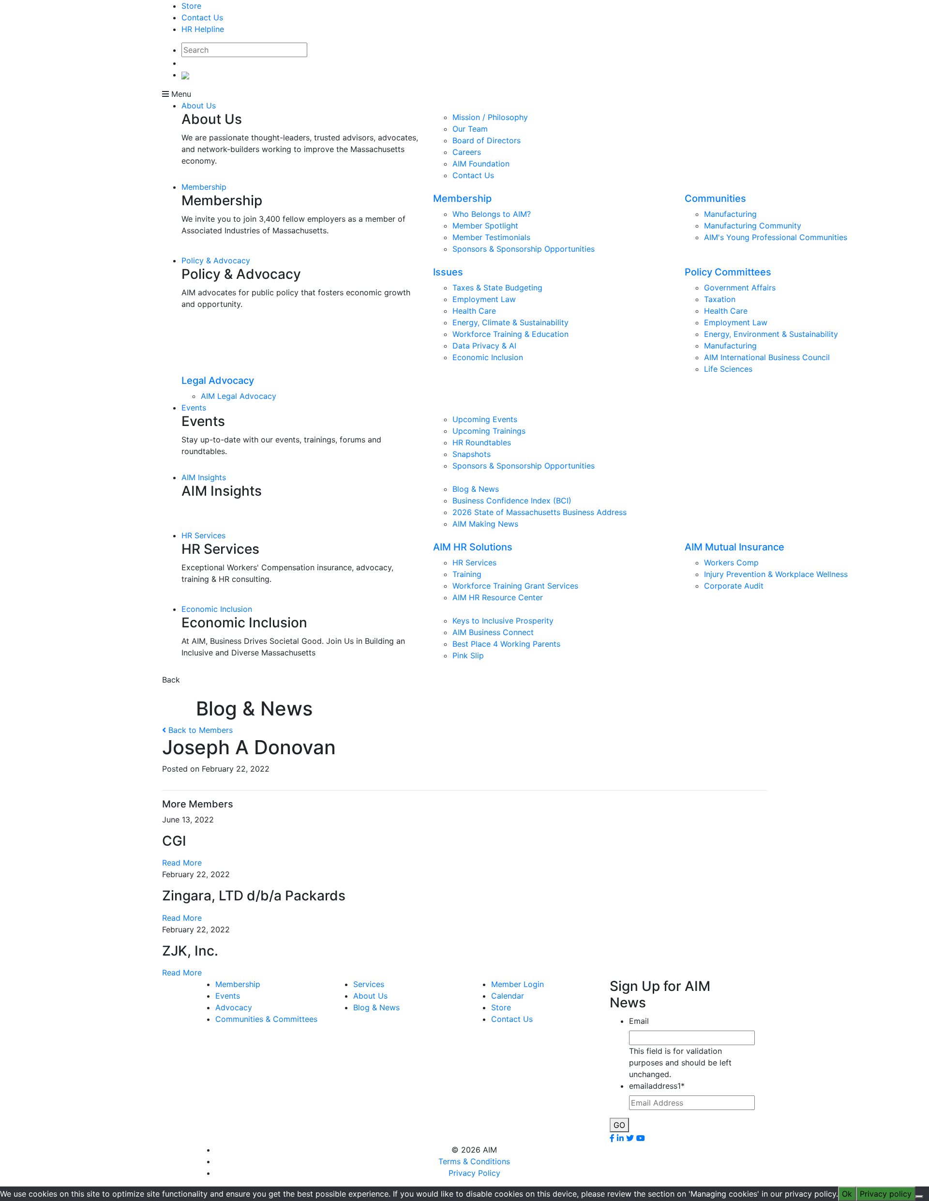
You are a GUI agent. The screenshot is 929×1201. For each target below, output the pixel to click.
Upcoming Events (484, 419)
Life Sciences (728, 369)
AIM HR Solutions (472, 547)
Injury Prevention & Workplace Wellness (776, 574)
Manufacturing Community (752, 225)
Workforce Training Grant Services (515, 586)
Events (193, 407)
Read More (182, 862)
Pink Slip (468, 655)
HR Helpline (202, 29)
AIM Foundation (480, 163)
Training (466, 574)
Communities (715, 198)
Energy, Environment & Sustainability (771, 334)
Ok (847, 1194)
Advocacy (233, 1007)
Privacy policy (886, 1194)
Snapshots (471, 454)
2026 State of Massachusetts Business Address (539, 512)
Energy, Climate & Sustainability (510, 322)
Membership (203, 187)
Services (368, 984)
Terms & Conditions (474, 1161)
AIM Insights (203, 477)
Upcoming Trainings (488, 431)
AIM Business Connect (493, 632)
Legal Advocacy (217, 380)
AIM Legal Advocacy (238, 396)
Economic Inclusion (487, 357)
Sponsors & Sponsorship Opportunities (523, 249)
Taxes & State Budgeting (497, 287)
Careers (466, 152)
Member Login (517, 984)
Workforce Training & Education (510, 334)
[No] (919, 1196)
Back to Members (199, 730)
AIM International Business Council (767, 357)
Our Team (470, 129)
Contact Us (202, 17)
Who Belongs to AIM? (491, 214)
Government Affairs (740, 287)
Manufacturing (730, 214)
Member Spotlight (485, 225)
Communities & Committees (266, 1019)
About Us (198, 105)
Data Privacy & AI (484, 345)
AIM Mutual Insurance (734, 547)
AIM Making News (485, 524)
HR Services (203, 535)
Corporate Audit (734, 586)
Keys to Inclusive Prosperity (503, 620)
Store (191, 6)
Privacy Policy (474, 1173)
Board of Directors (486, 140)
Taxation (719, 299)
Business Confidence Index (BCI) (511, 500)
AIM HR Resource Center (497, 597)
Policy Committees (728, 272)
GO (619, 1125)
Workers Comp (731, 562)
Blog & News (475, 489)
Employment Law (484, 299)
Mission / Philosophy (490, 117)
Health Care (474, 311)
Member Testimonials (491, 237)
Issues (448, 272)
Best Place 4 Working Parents (506, 644)
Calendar (507, 996)
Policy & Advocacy (215, 260)
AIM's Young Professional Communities (775, 237)
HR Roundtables (481, 442)
